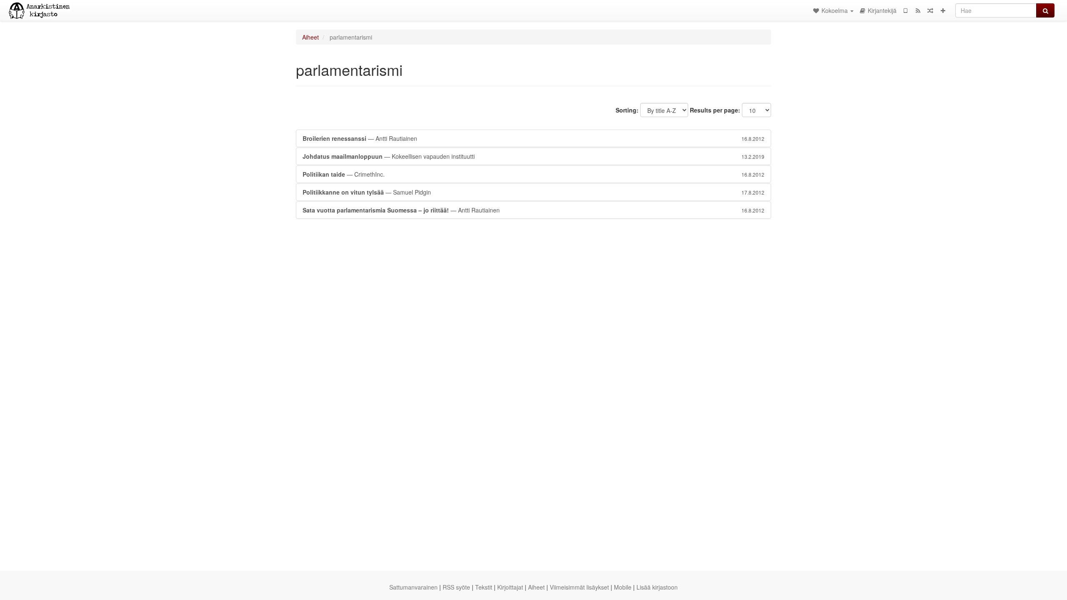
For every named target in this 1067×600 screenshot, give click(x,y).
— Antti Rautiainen (533, 138)
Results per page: (715, 110)
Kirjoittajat (510, 587)
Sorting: (627, 110)
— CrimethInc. (533, 174)
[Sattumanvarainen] (930, 10)
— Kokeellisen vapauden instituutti (533, 156)
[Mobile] (905, 10)
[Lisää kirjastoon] (943, 10)
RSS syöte (456, 587)
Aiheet (310, 37)
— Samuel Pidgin (533, 192)
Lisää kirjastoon (657, 587)
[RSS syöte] (918, 10)
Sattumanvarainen (413, 587)
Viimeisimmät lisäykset (579, 587)
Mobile (622, 587)
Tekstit (483, 587)
